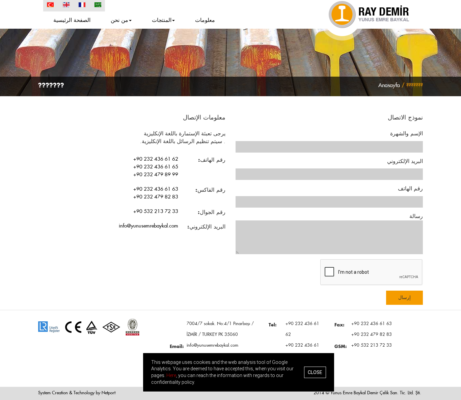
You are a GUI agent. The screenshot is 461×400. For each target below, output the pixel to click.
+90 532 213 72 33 (155, 211)
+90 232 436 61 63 (155, 189)
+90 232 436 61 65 (155, 167)
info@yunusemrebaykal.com (148, 226)
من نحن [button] (119, 20)
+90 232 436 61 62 (155, 159)
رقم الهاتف (410, 189)
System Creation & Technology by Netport (76, 393)
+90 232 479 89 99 (155, 175)
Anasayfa (389, 85)
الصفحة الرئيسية (71, 20)
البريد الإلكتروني (405, 161)
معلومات (205, 20)
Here (171, 375)
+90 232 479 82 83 (155, 197)
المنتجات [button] (161, 20)
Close (315, 372)
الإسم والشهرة (406, 134)
